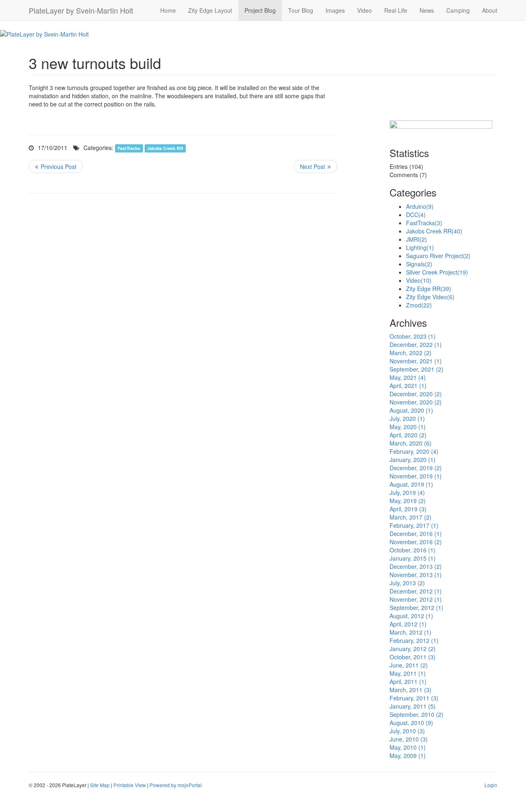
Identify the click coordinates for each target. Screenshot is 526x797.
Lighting (420, 247)
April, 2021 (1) (408, 385)
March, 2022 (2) (410, 353)
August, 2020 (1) (411, 410)
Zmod (419, 305)
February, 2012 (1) (414, 640)
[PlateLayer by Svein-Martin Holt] (44, 33)
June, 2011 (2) (409, 665)
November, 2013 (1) (416, 575)
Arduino (420, 206)
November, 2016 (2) (416, 542)
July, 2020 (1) (407, 418)
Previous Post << (56, 166)
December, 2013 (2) (416, 566)
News (427, 10)
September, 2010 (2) (416, 714)
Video (364, 10)
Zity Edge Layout (210, 10)
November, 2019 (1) (416, 476)
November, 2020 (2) (416, 402)
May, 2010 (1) (408, 747)
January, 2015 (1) (413, 558)
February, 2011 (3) (414, 698)
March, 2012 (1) (410, 632)
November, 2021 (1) (416, 361)
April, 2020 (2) (408, 435)
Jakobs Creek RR (165, 148)
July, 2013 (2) (407, 583)
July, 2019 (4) (407, 492)
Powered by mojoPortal (176, 784)
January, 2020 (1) (413, 459)
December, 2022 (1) (416, 344)
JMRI (416, 239)
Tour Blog (300, 10)
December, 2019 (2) (416, 468)
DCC (416, 214)
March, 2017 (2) (410, 517)
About (489, 10)
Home (168, 10)
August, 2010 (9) (411, 722)
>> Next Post (315, 166)
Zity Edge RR (428, 288)
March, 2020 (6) (410, 443)
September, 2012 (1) (416, 607)
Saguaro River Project (438, 256)
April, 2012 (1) (408, 624)
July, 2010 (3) (407, 731)
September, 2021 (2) (416, 369)
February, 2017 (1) (414, 525)
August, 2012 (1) (411, 616)
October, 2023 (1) (413, 336)
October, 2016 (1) (413, 550)
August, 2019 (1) (411, 484)
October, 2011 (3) (413, 657)
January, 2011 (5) (413, 706)
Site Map (100, 784)
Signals (419, 264)
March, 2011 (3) (410, 690)
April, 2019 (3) (408, 509)
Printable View (129, 784)
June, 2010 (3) (409, 739)
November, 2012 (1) (416, 599)
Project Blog (260, 10)
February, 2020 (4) (414, 451)
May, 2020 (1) (408, 427)
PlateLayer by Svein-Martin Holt (81, 10)
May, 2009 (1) (408, 755)
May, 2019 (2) (408, 501)
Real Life (395, 10)
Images (335, 10)
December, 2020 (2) (416, 394)
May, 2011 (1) (408, 673)
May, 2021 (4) (408, 377)
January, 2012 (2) (413, 649)
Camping (458, 10)
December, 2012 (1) (416, 591)
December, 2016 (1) (416, 533)
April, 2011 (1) (408, 681)
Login (490, 784)
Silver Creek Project (437, 272)
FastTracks (129, 148)
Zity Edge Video (430, 297)
